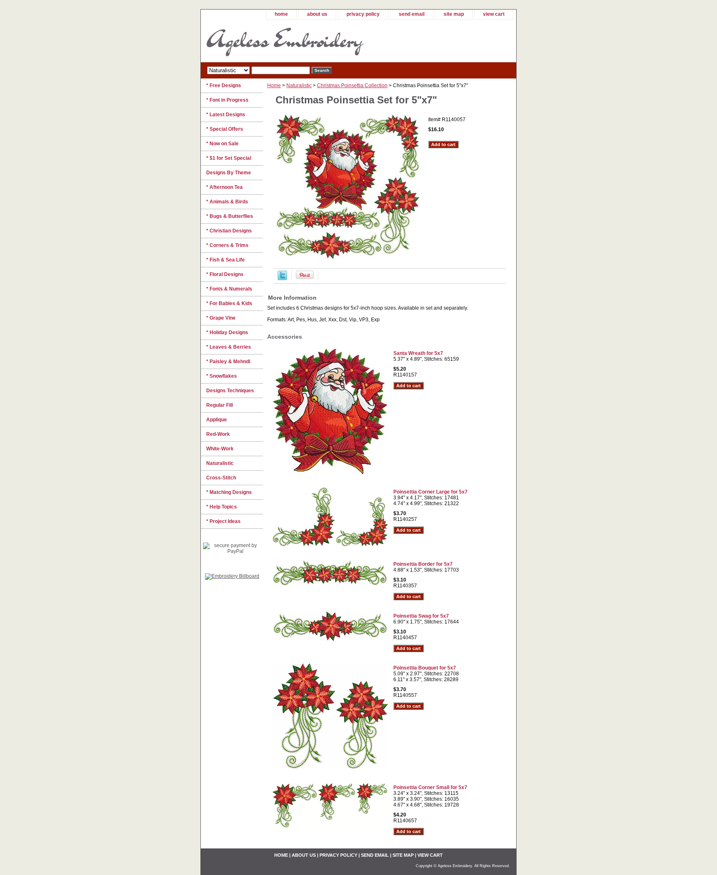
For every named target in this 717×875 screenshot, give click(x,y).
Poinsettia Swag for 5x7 (421, 616)
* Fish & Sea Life (225, 260)
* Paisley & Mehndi (228, 361)
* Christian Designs (229, 231)
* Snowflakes (221, 376)
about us (317, 14)
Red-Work (218, 434)
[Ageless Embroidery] (304, 41)
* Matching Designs (229, 492)
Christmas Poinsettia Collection (352, 85)
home (281, 14)
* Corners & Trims (227, 245)
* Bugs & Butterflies (229, 216)
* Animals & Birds (227, 202)
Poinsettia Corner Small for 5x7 (430, 787)
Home (274, 85)
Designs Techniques (230, 391)
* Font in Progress (227, 100)
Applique (216, 420)
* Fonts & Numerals (229, 289)
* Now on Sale (222, 144)
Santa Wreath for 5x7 (418, 353)
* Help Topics (221, 507)
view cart (494, 14)
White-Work (220, 449)
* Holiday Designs (227, 332)
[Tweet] (282, 278)
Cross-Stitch (221, 478)
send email (411, 14)
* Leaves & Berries (228, 347)
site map (454, 14)
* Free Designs (223, 85)
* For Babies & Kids (229, 303)
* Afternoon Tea (224, 187)
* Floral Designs (225, 274)
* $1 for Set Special (228, 158)
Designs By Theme (228, 173)
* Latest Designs (225, 114)
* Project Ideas (223, 521)
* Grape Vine (221, 318)
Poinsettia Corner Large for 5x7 (430, 492)
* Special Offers (224, 129)
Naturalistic (299, 85)
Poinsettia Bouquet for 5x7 (424, 668)
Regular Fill (219, 405)
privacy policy (363, 14)
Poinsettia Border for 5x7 (423, 564)
